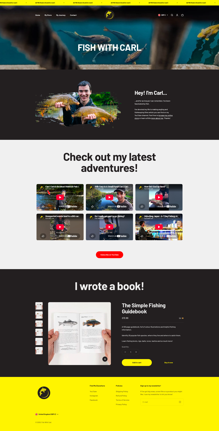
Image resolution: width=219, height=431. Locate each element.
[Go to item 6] (39, 351)
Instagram (94, 396)
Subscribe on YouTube (109, 255)
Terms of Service (122, 400)
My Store (48, 15)
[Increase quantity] (136, 352)
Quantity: (125, 347)
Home (37, 15)
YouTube (93, 391)
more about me (157, 118)
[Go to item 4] (39, 333)
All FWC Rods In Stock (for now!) (16, 3)
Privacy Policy (121, 404)
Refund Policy (121, 396)
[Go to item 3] (39, 324)
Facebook (94, 400)
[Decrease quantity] (125, 352)
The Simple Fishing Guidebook (144, 308)
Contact (73, 15)
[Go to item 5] (39, 342)
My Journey (60, 15)
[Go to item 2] (39, 315)
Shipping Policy (122, 391)
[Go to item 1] (39, 306)
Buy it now (168, 362)
